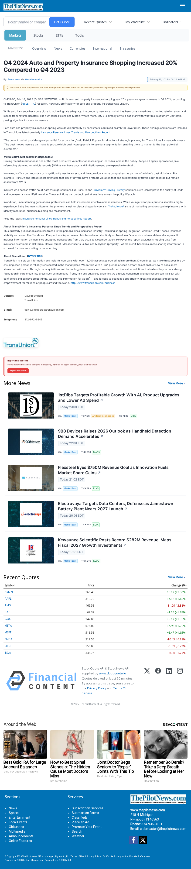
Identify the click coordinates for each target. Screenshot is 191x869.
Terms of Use (77, 856)
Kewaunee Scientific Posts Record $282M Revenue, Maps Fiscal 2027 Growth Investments (114, 542)
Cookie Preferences (140, 856)
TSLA (8, 653)
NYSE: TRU (28, 103)
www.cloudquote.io (112, 673)
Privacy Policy (96, 688)
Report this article (18, 370)
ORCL (8, 646)
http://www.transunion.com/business (93, 283)
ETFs (59, 35)
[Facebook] (158, 681)
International (102, 48)
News (58, 48)
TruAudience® (116, 206)
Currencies (77, 48)
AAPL (8, 599)
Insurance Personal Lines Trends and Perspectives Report (75, 132)
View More (175, 383)
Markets (15, 35)
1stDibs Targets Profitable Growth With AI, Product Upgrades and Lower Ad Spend (118, 397)
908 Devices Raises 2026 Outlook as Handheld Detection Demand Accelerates (114, 434)
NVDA (8, 639)
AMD (8, 605)
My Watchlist (135, 22)
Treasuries (127, 48)
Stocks (39, 35)
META (8, 626)
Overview (39, 48)
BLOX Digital (64, 860)
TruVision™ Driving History (109, 190)
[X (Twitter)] (147, 681)
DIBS (133, 416)
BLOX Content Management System (35, 860)
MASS (96, 452)
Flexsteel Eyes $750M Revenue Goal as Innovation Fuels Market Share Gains (113, 470)
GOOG (9, 619)
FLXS (96, 488)
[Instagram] (180, 681)
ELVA (96, 524)
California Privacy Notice (115, 856)
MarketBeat (70, 416)
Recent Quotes (95, 22)
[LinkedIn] (169, 681)
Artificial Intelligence (103, 416)
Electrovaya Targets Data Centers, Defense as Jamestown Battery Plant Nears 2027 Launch (115, 506)
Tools (79, 35)
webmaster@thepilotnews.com (163, 829)
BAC (7, 612)
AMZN (9, 592)
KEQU (96, 561)
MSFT (8, 632)
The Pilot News (29, 856)
